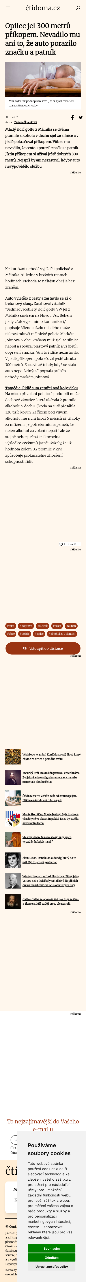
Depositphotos (14, 1264)
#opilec (39, 633)
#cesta (57, 625)
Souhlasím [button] (52, 1248)
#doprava (26, 625)
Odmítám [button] (52, 1257)
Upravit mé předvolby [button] (52, 1266)
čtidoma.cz (43, 8)
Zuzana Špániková (25, 122)
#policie (24, 633)
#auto (10, 625)
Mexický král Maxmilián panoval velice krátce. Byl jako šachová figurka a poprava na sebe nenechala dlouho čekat (51, 777)
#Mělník (42, 625)
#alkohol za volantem (62, 633)
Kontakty (11, 1270)
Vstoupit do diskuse (45, 648)
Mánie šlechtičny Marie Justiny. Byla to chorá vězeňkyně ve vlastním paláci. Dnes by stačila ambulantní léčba (50, 819)
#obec (11, 633)
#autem (71, 625)
